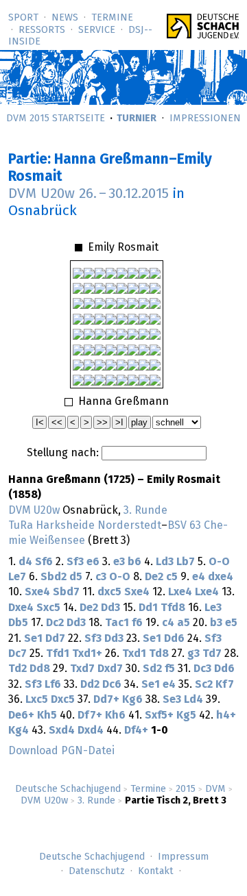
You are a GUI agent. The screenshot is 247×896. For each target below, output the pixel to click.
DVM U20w (44, 801)
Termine (112, 18)
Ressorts (42, 30)
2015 (186, 789)
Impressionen (205, 118)
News (64, 18)
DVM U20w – (88, 194)
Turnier (136, 118)
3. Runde (96, 801)
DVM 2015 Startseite (55, 118)
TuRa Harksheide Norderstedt (84, 525)
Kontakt (156, 871)
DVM (215, 789)
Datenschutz (97, 871)
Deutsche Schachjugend (68, 789)
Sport (23, 18)
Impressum (183, 857)
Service (96, 30)
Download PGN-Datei (61, 750)
